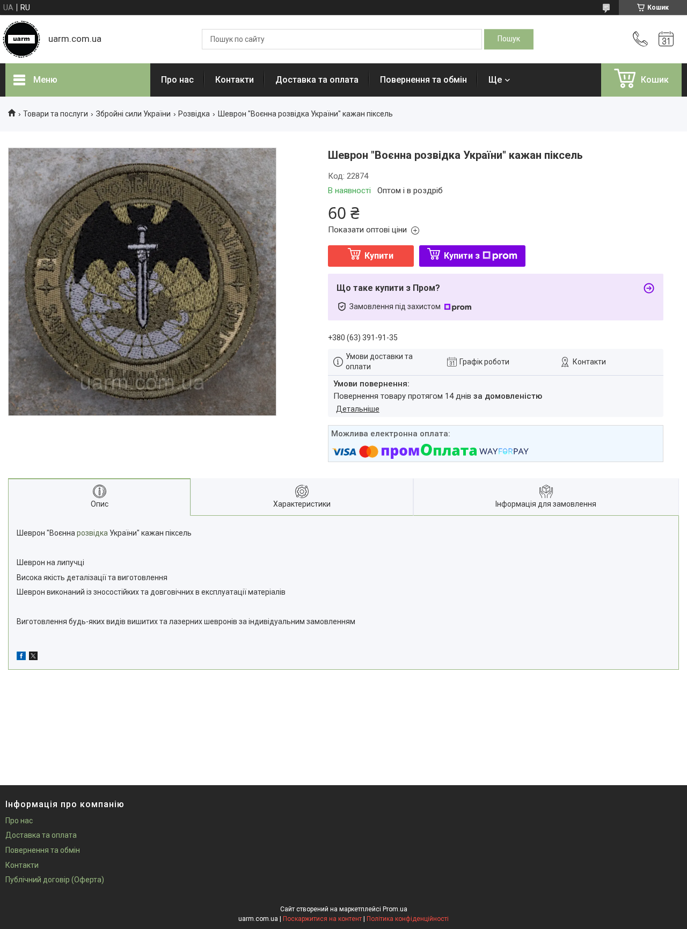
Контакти (234, 80)
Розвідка (194, 113)
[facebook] (21, 657)
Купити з (462, 256)
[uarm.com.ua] (21, 39)
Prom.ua (395, 909)
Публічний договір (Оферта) (54, 879)
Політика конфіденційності (408, 919)
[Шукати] (508, 39)
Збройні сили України (133, 113)
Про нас (177, 80)
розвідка (92, 533)
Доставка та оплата (317, 80)
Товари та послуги (55, 113)
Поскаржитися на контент (322, 919)
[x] (33, 657)
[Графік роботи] (666, 39)
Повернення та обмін (423, 80)
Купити (378, 256)
